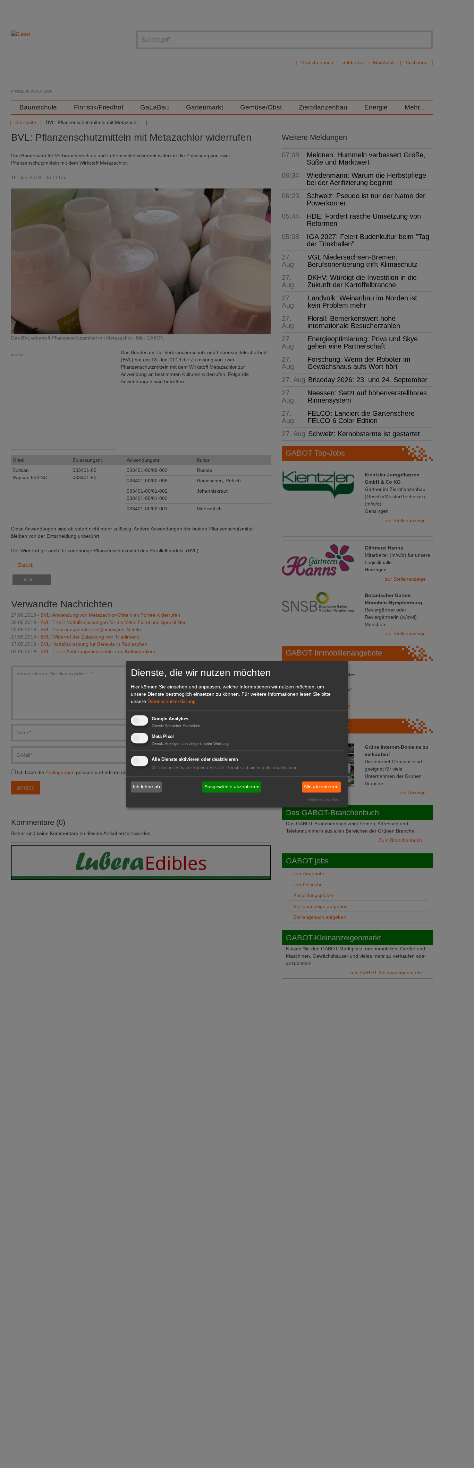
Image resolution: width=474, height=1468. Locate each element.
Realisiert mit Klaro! (324, 799)
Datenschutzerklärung (171, 701)
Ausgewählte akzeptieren (232, 787)
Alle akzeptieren (321, 787)
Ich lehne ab (146, 787)
